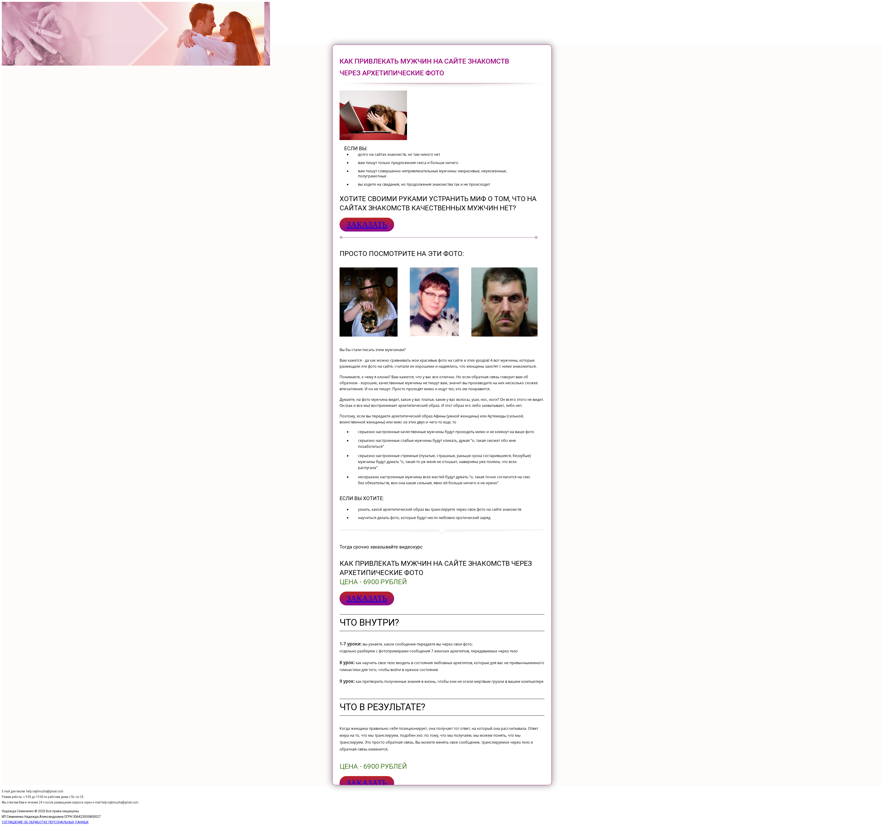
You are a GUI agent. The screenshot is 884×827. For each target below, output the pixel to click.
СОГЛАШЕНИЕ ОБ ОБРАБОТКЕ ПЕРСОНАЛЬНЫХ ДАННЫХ (45, 822)
